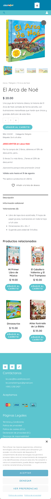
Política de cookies (15, 495)
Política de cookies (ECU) (14, 429)
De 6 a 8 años (15, 137)
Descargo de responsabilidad (16, 436)
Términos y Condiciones (13, 422)
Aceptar (25, 473)
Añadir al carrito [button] (13, 287)
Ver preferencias (25, 488)
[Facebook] (12, 366)
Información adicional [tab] (13, 203)
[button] (46, 441)
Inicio (5, 83)
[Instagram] (5, 366)
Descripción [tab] (8, 197)
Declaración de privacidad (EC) (16, 432)
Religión (12, 83)
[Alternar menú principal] (45, 5)
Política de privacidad (32, 495)
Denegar (25, 480)
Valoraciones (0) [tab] (10, 208)
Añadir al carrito (18, 127)
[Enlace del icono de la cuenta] (47, 12)
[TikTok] (19, 366)
